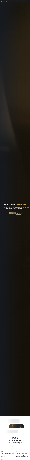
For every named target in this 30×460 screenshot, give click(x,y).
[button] (28, 1)
